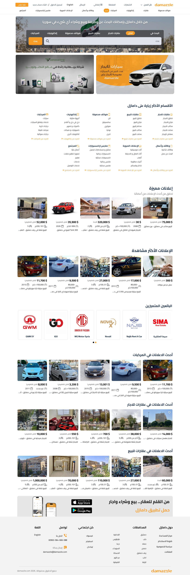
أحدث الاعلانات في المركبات (153, 355)
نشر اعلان (22, 5)
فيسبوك (89, 536)
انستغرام (89, 541)
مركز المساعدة (165, 536)
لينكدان (90, 547)
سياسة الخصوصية (164, 547)
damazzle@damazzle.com (55, 552)
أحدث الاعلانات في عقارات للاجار (150, 405)
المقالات (168, 552)
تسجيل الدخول (56, 5)
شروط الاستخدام (165, 541)
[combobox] (105, 41)
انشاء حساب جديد (40, 5)
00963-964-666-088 (58, 540)
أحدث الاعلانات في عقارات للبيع (150, 451)
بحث (35, 41)
